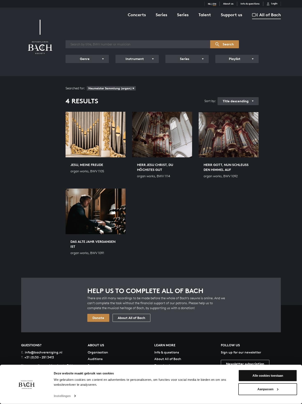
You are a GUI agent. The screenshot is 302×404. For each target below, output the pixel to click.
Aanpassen (265, 389)
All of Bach (270, 14)
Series (161, 14)
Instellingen (62, 396)
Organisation (98, 352)
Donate (98, 318)
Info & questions (250, 3)
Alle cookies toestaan (267, 375)
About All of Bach (131, 318)
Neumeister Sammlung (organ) (110, 88)
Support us (231, 14)
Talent (204, 14)
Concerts (137, 14)
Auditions (95, 359)
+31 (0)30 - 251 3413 (37, 357)
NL (209, 3)
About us (228, 3)
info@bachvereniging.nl (41, 352)
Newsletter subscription (245, 364)
